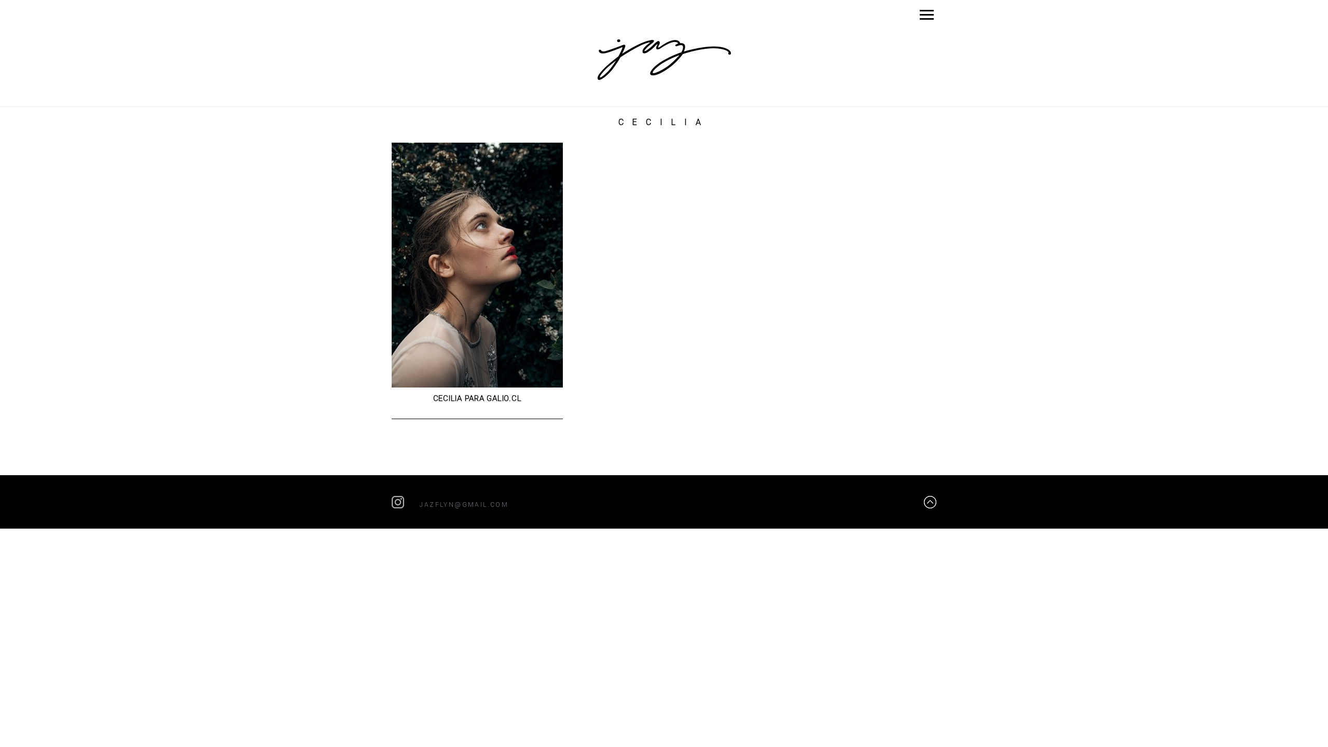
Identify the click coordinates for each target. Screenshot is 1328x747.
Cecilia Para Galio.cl (477, 398)
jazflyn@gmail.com (464, 504)
